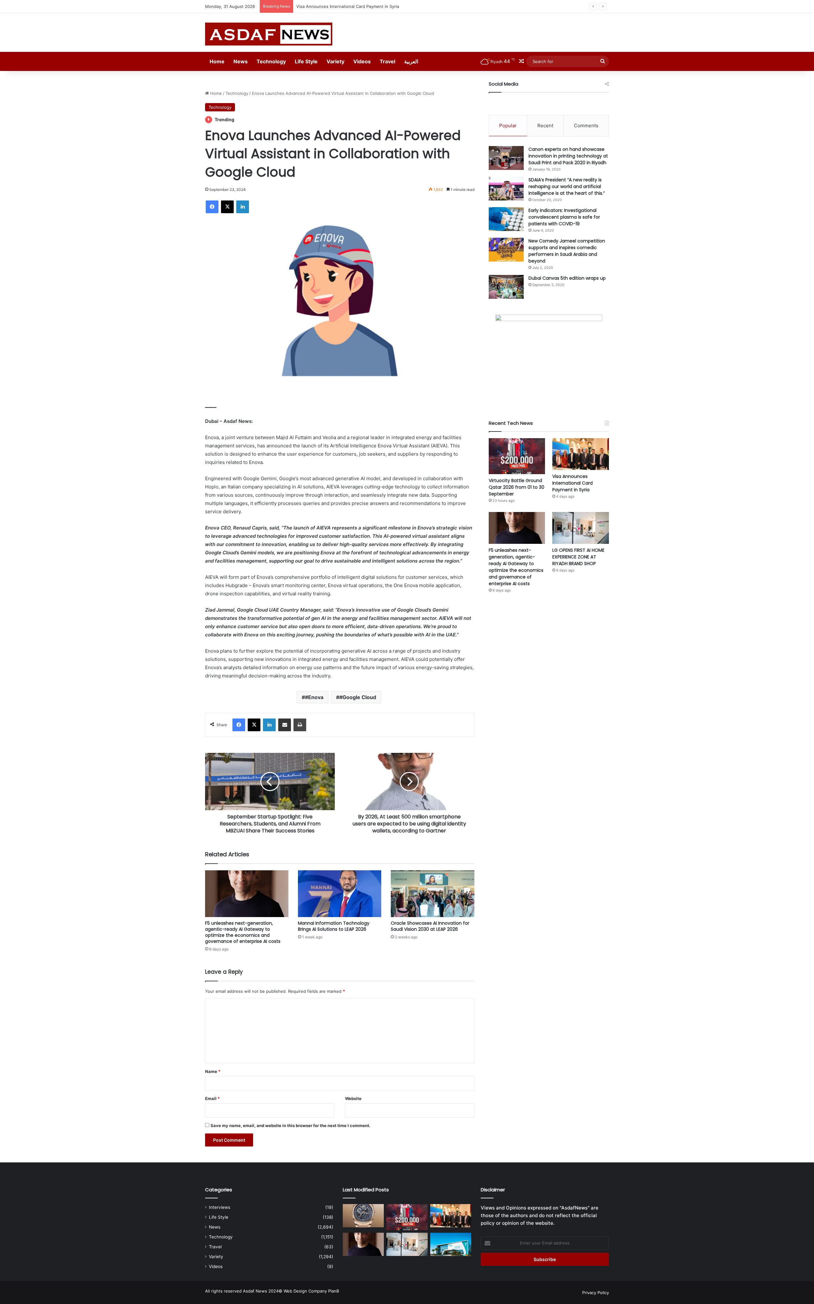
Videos (362, 61)
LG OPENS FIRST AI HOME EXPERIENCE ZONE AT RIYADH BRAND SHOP (578, 557)
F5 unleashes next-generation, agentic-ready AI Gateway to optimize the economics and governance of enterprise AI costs (419, 6)
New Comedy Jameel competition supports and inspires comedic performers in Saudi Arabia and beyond (566, 251)
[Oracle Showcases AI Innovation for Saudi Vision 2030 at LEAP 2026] (432, 893)
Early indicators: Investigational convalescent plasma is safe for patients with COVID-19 (564, 217)
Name (212, 1071)
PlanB (333, 1290)
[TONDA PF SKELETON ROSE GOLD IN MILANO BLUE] (363, 1215)
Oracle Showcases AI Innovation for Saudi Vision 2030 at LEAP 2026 (430, 926)
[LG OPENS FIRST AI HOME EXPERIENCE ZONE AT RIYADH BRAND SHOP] (580, 528)
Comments (586, 126)
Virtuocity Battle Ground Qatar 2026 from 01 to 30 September (516, 487)
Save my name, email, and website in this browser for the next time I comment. (290, 1125)
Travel (387, 61)
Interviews (219, 1207)
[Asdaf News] (268, 34)
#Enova (314, 697)
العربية (411, 61)
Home (217, 61)
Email (212, 1098)
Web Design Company (305, 1290)
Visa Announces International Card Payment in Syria (572, 483)
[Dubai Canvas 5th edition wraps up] (506, 287)
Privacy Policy (595, 1292)
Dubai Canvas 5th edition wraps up (567, 278)
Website (353, 1098)
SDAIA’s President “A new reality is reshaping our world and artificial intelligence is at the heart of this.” (566, 186)
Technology (271, 61)
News (240, 61)
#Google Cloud (357, 697)
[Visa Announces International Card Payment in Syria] (580, 454)
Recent (545, 126)
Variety (335, 61)
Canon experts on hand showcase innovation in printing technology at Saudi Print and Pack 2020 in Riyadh (568, 156)
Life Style (306, 61)
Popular (508, 126)
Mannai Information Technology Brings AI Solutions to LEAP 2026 (333, 926)
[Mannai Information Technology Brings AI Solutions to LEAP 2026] (339, 893)
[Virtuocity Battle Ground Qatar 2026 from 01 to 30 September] (517, 456)
